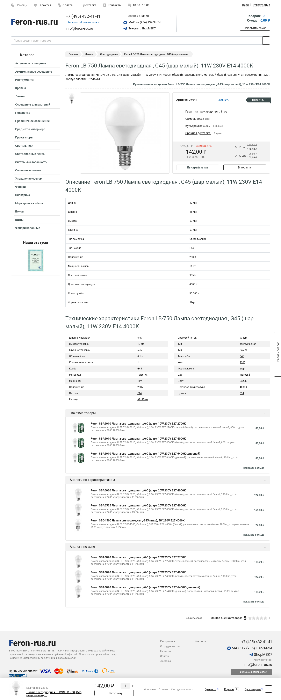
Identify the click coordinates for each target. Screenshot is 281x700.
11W (140, 381)
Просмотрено (253, 689)
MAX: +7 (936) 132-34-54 (144, 22)
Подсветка (22, 112)
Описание (150, 689)
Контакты (114, 5)
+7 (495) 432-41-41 (82, 16)
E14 (139, 393)
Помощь (21, 5)
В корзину (245, 167)
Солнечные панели (28, 170)
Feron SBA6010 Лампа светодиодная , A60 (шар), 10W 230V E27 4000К (138, 438)
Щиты (19, 219)
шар (242, 368)
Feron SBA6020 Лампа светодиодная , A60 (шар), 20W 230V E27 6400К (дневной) (145, 587)
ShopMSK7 (262, 654)
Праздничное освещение (32, 121)
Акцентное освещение (30, 63)
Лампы (20, 96)
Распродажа (167, 641)
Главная (74, 54)
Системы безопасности (31, 162)
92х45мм (142, 399)
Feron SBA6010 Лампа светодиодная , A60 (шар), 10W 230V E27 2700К (138, 423)
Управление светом (28, 178)
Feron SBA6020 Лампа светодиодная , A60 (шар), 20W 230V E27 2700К (138, 557)
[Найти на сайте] (266, 40)
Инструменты (24, 79)
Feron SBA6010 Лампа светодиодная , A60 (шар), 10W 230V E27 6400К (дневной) (145, 453)
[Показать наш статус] (36, 260)
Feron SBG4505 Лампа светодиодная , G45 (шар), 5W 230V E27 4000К (138, 520)
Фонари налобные (27, 228)
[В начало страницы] (268, 689)
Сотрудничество (170, 646)
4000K (243, 387)
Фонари (20, 186)
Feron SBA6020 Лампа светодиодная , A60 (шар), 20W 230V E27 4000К (138, 490)
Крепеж (20, 88)
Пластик (142, 374)
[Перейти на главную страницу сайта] (34, 22)
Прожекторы (24, 137)
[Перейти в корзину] (243, 18)
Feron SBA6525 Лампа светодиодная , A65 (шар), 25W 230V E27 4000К (138, 505)
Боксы (19, 211)
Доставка (89, 5)
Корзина (229, 689)
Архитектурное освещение (33, 71)
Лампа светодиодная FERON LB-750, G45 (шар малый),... (53, 694)
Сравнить (210, 689)
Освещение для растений (32, 104)
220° (242, 362)
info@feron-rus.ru (257, 664)
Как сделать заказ (182, 689)
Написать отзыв (193, 618)
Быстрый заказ (197, 167)
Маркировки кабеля (29, 203)
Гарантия (44, 5)
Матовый (245, 374)
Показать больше (253, 468)
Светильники (24, 145)
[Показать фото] (71, 98)
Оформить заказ (255, 28)
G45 (139, 368)
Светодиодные (109, 54)
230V (140, 387)
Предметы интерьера (30, 129)
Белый (243, 381)
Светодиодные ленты (30, 154)
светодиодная (248, 343)
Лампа (243, 350)
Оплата (68, 5)
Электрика (22, 195)
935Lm (243, 337)
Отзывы (163, 689)
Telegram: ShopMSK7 (142, 28)
